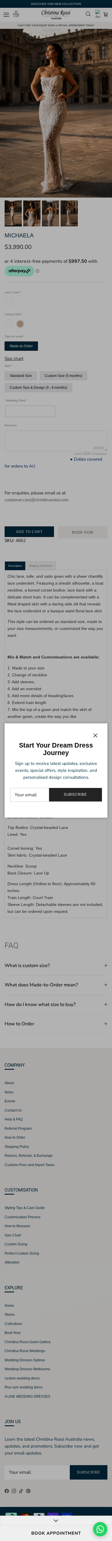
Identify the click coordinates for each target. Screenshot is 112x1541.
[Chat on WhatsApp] (100, 1529)
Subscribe (75, 794)
